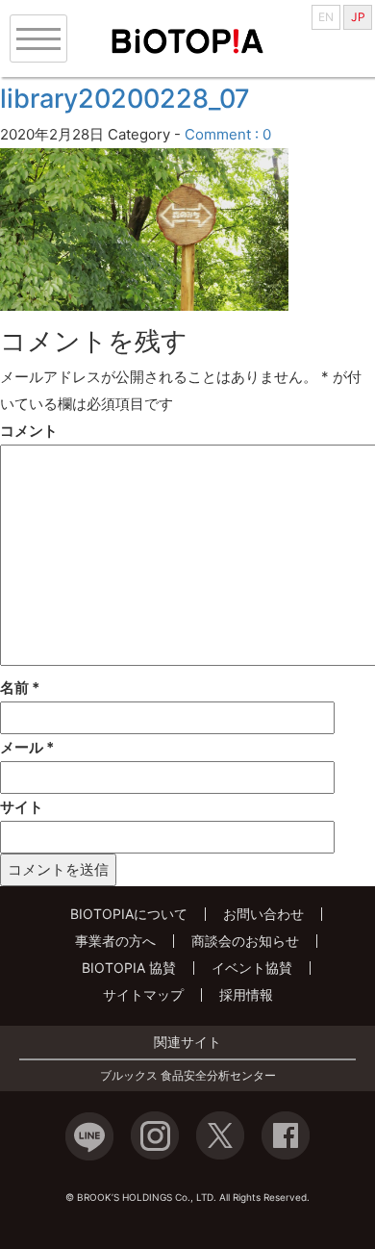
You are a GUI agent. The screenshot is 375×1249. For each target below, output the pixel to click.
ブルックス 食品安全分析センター (188, 1076)
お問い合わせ (263, 913)
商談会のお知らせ (245, 940)
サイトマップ (143, 994)
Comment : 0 (228, 134)
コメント (29, 430)
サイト (21, 807)
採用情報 (246, 994)
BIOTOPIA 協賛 (129, 967)
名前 (19, 687)
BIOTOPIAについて (129, 913)
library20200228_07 (125, 99)
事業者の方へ (115, 940)
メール (27, 747)
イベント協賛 (252, 967)
